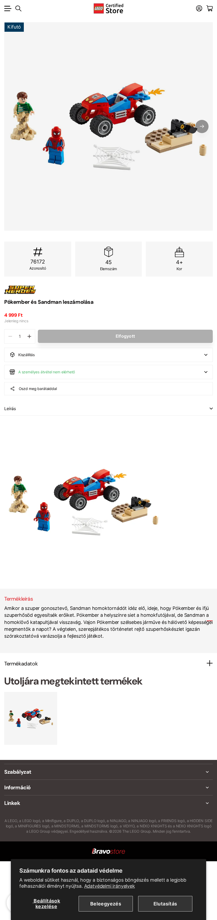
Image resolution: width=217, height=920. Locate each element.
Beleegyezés (105, 904)
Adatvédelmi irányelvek (109, 886)
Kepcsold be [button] (211, 409)
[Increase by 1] (29, 336)
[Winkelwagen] (209, 8)
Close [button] (108, 772)
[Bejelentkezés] (199, 8)
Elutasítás (165, 904)
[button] (202, 126)
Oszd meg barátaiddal (38, 388)
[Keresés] (18, 8)
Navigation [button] (7, 8)
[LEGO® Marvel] (108, 290)
